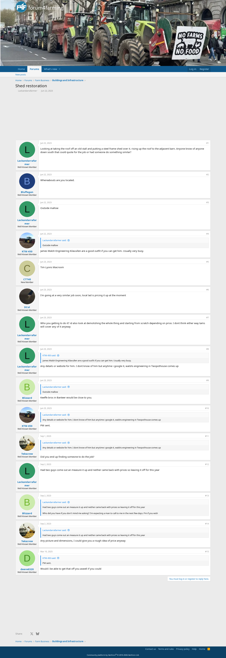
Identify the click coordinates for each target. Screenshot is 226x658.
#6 (207, 289)
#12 (207, 464)
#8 (207, 349)
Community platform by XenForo (113, 655)
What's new (50, 69)
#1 (207, 143)
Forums (34, 69)
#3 (207, 202)
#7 (207, 317)
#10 (207, 408)
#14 (207, 523)
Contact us (150, 648)
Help (194, 648)
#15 (207, 551)
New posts (20, 74)
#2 (207, 174)
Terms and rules (166, 648)
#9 (207, 380)
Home (21, 69)
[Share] (203, 143)
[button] (59, 69)
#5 (207, 261)
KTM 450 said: (49, 355)
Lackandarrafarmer (27, 90)
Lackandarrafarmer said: (54, 240)
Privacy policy (183, 648)
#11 (207, 436)
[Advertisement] (113, 117)
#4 (207, 233)
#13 (207, 495)
